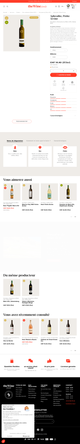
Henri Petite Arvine (47, 204)
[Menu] (76, 5)
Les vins (12, 12)
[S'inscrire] (52, 421)
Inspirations (31, 391)
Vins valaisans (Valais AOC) (29, 12)
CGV (54, 389)
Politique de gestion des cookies (58, 400)
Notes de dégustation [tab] (15, 141)
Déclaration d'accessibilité (57, 404)
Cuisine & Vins (32, 393)
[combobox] (59, 50)
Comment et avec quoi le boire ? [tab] (38, 141)
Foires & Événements (44, 398)
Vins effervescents (21, 396)
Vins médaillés (32, 395)
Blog (42, 401)
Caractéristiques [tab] (60, 141)
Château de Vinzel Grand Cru (49, 340)
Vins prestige (32, 397)
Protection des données (57, 396)
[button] (4, 6)
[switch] (73, 8)
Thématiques (31, 389)
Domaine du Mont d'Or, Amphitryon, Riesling (67, 205)
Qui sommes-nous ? (46, 390)
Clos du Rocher (8, 341)
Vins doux (18, 394)
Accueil (5, 12)
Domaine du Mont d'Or (45, 12)
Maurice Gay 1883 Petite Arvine (30, 205)
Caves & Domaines (46, 395)
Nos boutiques (45, 393)
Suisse (18, 12)
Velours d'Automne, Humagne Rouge (28, 302)
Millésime (53, 54)
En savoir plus (54, 260)
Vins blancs (19, 387)
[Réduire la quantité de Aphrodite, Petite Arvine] (52, 70)
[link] (11, 366)
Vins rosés (19, 392)
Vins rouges (19, 389)
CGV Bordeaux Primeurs (57, 392)
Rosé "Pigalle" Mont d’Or (11, 205)
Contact (74, 1)
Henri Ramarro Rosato (29, 339)
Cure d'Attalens (64, 341)
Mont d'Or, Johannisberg (11, 301)
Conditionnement (55, 47)
